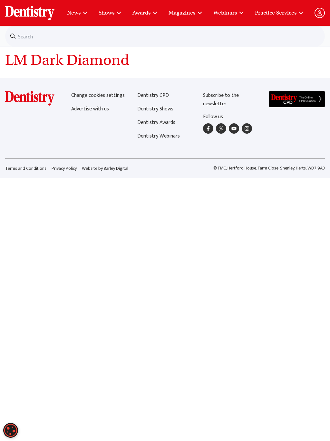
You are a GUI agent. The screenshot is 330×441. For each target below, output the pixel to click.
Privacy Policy (64, 168)
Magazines (182, 12)
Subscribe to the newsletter (221, 99)
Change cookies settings (98, 95)
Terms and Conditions (25, 168)
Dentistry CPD (153, 95)
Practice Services (275, 12)
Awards (141, 12)
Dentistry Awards (156, 122)
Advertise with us (90, 109)
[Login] (320, 13)
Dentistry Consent (37, 10)
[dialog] (10, 430)
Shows (106, 12)
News (74, 12)
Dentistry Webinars (158, 136)
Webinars (225, 12)
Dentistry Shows (155, 109)
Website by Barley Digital (105, 168)
